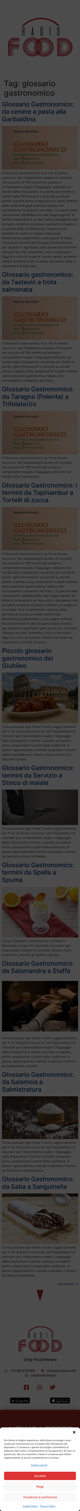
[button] (74, 1432)
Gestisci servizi (39, 1465)
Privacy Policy (48, 1506)
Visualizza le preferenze (40, 1497)
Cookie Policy (30, 1506)
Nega (40, 1486)
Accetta (40, 1476)
